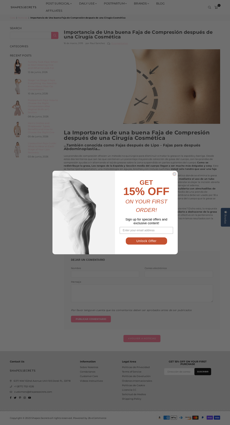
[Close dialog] (174, 174)
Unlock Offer (146, 241)
